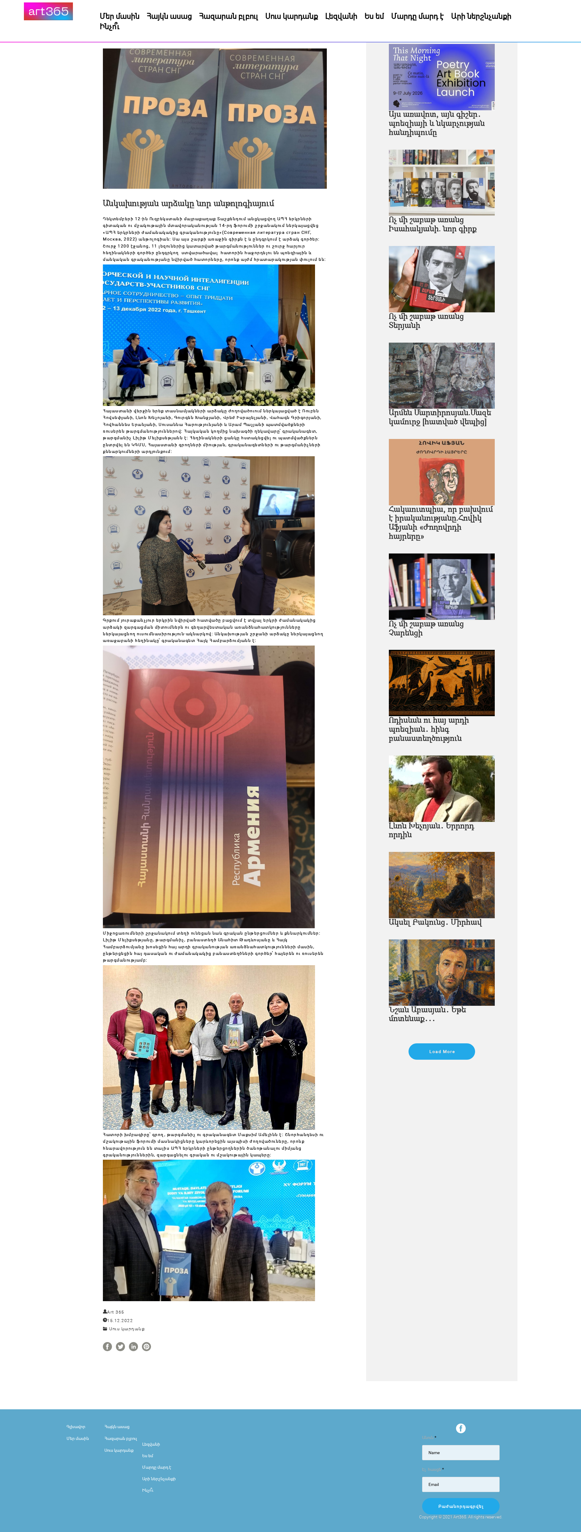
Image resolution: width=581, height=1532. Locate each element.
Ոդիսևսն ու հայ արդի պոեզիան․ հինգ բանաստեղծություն (429, 730)
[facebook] (461, 1428)
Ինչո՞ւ (110, 26)
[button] (442, 1051)
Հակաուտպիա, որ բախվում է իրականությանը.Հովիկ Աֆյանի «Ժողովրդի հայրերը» (441, 523)
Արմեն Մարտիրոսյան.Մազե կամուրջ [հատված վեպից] (440, 417)
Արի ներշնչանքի (481, 16)
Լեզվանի (341, 16)
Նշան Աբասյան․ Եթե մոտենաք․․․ (427, 1014)
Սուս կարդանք (291, 16)
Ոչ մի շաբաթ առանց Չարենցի (426, 628)
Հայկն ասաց (169, 16)
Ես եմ (374, 16)
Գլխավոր (76, 1426)
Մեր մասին (120, 16)
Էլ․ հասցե (433, 1469)
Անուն (429, 1437)
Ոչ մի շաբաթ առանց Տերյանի (426, 321)
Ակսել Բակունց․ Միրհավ (435, 922)
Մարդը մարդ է (417, 16)
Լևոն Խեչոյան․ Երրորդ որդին (431, 830)
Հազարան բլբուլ (228, 16)
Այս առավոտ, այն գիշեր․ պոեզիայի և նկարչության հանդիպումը (437, 124)
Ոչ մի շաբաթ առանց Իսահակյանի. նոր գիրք (433, 224)
